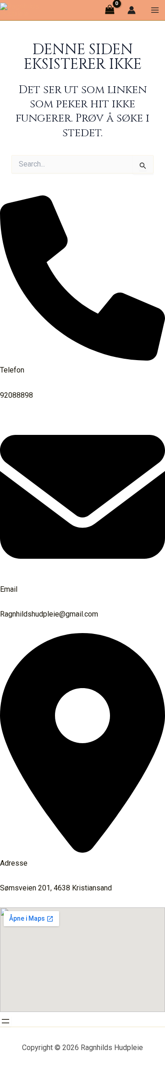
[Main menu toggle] (155, 10)
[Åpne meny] (5, 1021)
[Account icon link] (131, 10)
